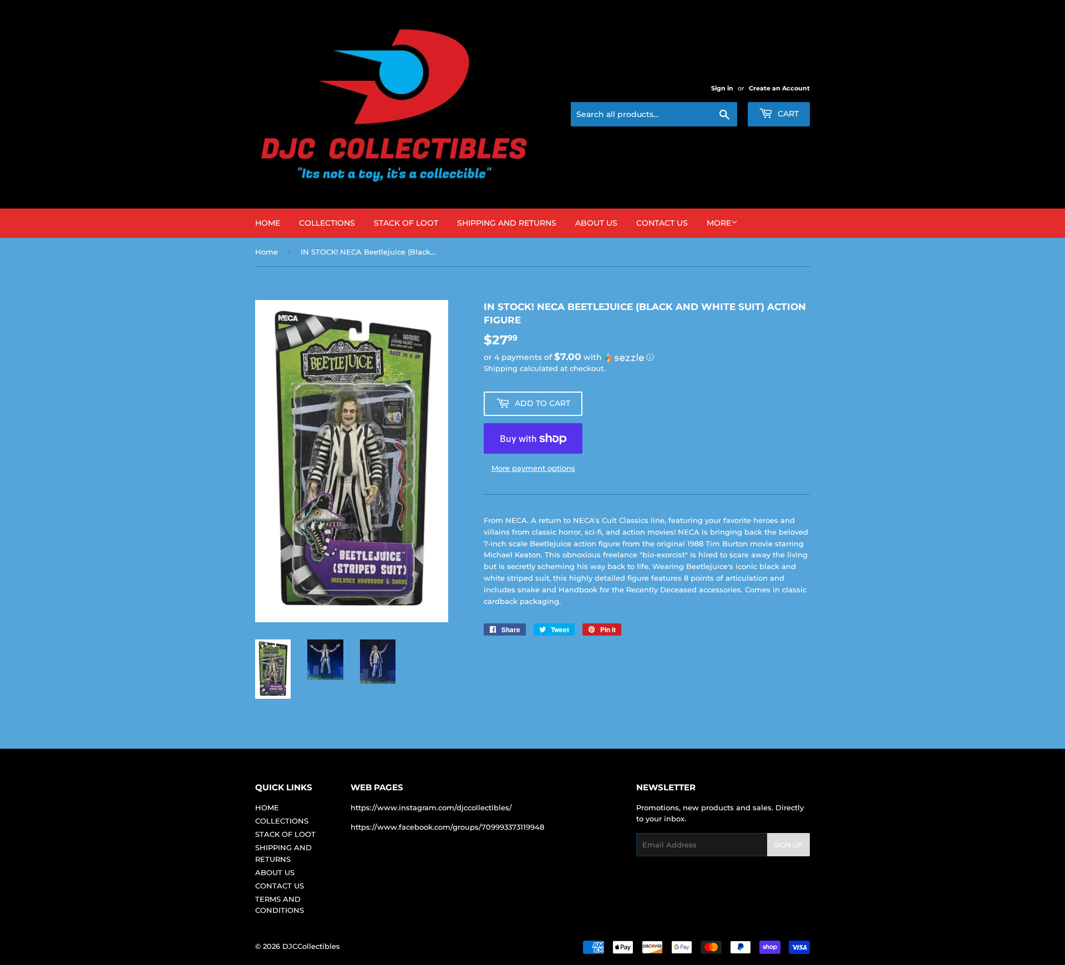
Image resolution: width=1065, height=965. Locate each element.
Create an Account (779, 88)
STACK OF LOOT (406, 223)
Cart (787, 114)
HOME (267, 223)
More (719, 223)
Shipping (501, 368)
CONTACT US (662, 223)
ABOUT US (596, 223)
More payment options (533, 468)
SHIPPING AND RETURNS (506, 223)
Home (266, 251)
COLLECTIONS (327, 223)
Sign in (722, 88)
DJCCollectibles (311, 946)
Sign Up (788, 845)
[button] (647, 357)
